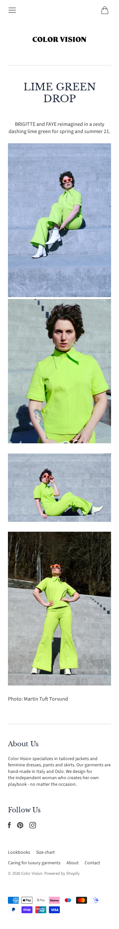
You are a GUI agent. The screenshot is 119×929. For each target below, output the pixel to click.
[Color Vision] (59, 40)
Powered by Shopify (62, 873)
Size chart (45, 852)
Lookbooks (19, 852)
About (72, 863)
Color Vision (31, 873)
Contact (92, 863)
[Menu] (12, 10)
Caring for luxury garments (34, 863)
